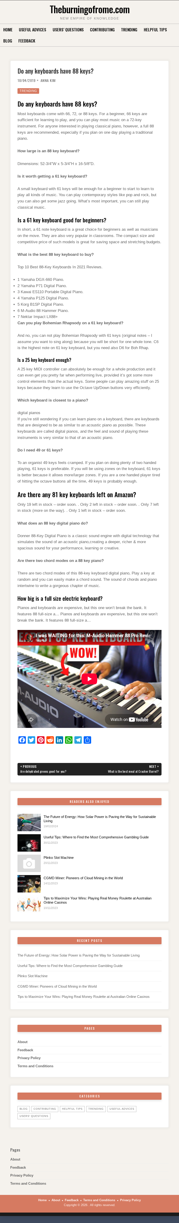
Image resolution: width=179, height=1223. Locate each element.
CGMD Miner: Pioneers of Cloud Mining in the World (83, 878)
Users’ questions (68, 29)
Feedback (26, 41)
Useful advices (32, 29)
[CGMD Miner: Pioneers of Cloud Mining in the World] (29, 883)
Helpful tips (155, 29)
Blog (7, 41)
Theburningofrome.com (90, 9)
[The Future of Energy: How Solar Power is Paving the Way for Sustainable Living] (29, 822)
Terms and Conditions (35, 1066)
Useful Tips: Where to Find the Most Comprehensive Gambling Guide (96, 837)
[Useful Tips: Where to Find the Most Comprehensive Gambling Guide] (29, 843)
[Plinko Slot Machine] (29, 863)
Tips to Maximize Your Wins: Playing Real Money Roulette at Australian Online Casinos (83, 997)
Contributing (102, 29)
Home (8, 29)
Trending (129, 29)
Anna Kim (48, 80)
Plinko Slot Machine (59, 858)
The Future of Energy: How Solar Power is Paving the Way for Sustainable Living (78, 955)
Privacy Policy (29, 1058)
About (22, 1042)
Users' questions (34, 1116)
